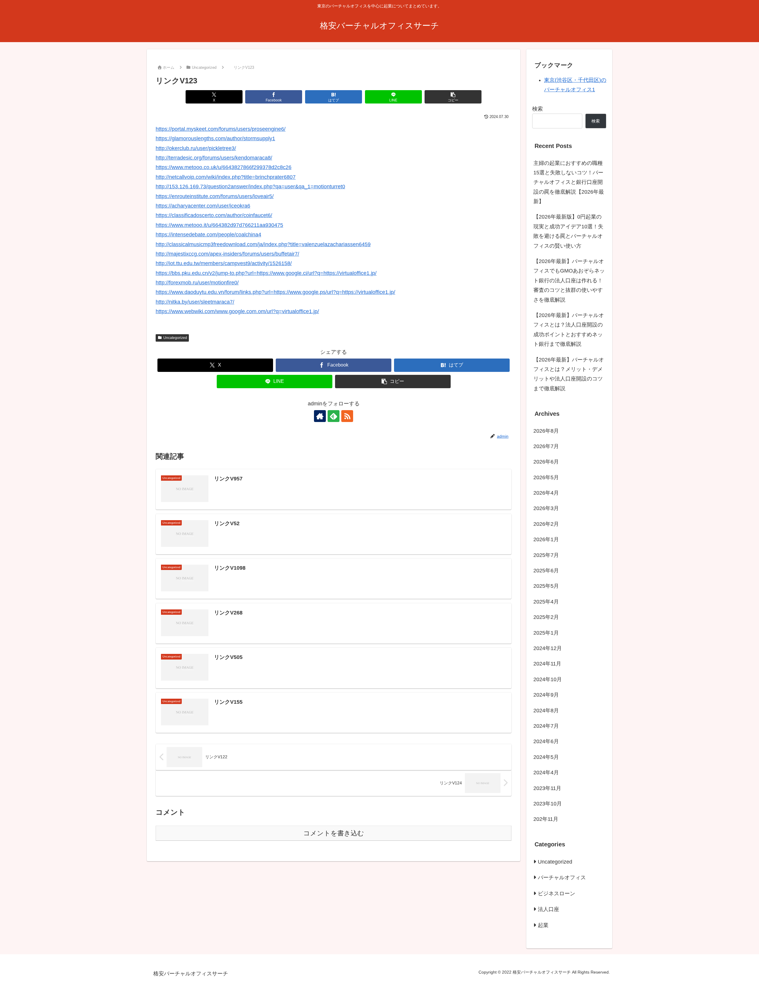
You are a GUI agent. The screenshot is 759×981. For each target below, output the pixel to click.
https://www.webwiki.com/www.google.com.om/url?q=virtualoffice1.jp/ (237, 311)
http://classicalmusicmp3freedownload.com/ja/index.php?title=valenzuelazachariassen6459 (263, 244)
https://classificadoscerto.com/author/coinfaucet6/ (214, 215)
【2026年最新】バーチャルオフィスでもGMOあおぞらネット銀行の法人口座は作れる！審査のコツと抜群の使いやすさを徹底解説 (569, 280)
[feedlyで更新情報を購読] (333, 416)
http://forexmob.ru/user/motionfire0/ (197, 283)
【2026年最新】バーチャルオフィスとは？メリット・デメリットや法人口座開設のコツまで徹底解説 (568, 374)
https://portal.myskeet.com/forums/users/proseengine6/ (221, 129)
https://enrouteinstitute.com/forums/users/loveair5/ (215, 196)
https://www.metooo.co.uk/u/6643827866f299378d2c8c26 (223, 167)
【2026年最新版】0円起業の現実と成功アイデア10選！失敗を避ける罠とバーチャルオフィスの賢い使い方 (568, 231)
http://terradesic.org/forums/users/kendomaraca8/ (214, 158)
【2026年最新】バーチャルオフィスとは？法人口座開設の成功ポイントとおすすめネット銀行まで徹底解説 (568, 329)
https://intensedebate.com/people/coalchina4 (208, 235)
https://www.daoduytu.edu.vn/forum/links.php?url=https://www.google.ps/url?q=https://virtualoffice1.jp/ (275, 292)
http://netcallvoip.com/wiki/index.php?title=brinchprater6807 (226, 177)
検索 (537, 109)
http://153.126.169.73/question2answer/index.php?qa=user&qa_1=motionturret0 (250, 186)
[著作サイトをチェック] (320, 416)
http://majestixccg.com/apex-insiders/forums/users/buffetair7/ (227, 254)
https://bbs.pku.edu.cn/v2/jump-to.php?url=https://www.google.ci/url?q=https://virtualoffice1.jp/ (266, 273)
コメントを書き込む (333, 833)
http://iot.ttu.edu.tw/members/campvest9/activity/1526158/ (224, 263)
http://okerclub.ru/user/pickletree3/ (196, 148)
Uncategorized (175, 338)
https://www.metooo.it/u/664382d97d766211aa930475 (219, 225)
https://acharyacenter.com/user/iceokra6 (203, 206)
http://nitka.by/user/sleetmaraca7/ (195, 302)
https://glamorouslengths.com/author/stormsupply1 (215, 138)
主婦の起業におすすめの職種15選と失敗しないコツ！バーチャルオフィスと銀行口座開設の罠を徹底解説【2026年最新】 (568, 182)
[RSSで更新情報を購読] (347, 416)
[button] (453, 96)
